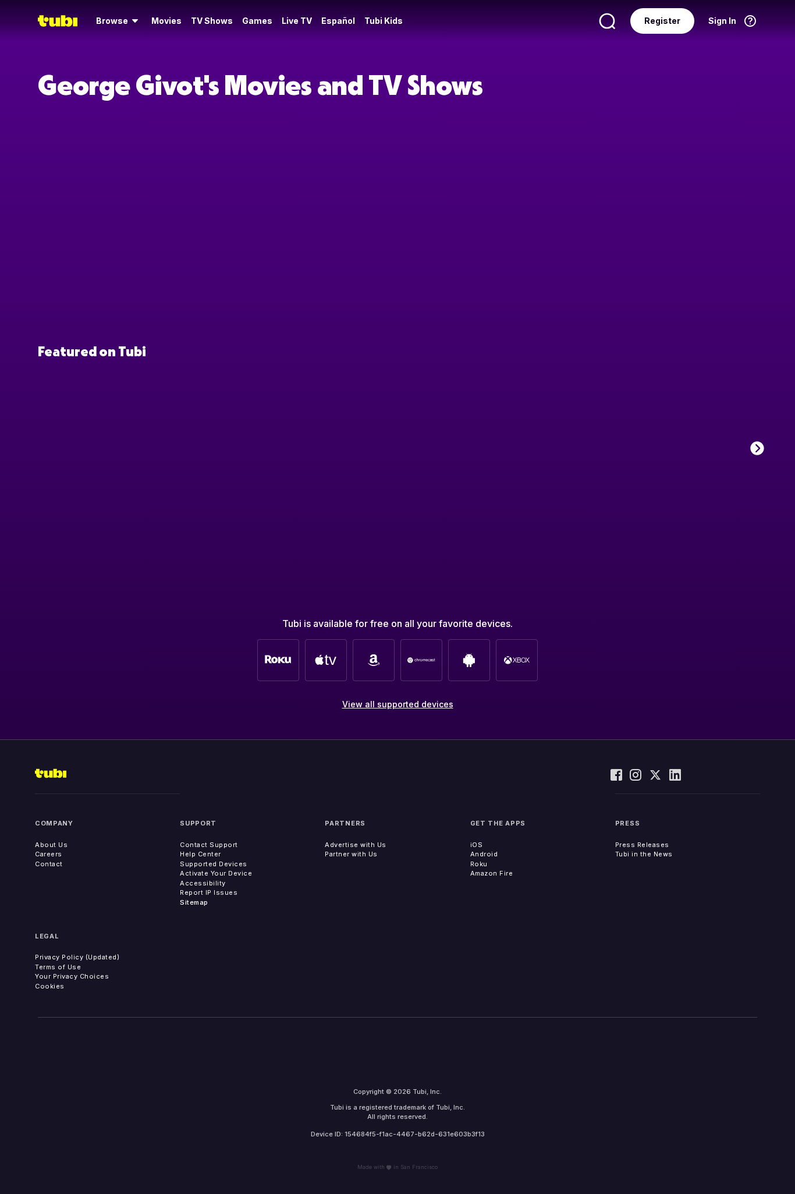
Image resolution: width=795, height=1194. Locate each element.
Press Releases (642, 845)
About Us (51, 845)
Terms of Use (58, 967)
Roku (479, 864)
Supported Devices (213, 864)
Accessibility (203, 883)
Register (662, 21)
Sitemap (194, 902)
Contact (49, 864)
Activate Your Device (216, 873)
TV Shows (212, 21)
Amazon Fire (491, 873)
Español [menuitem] (338, 21)
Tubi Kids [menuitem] (383, 21)
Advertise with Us (355, 845)
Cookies (50, 986)
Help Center (200, 854)
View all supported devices (397, 704)
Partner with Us (351, 854)
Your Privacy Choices (72, 976)
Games (257, 21)
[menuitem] (119, 21)
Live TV (297, 21)
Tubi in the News (644, 854)
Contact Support (209, 845)
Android (484, 854)
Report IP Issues (208, 892)
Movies (166, 21)
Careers (48, 854)
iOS (476, 845)
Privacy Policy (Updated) (77, 957)
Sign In (722, 21)
